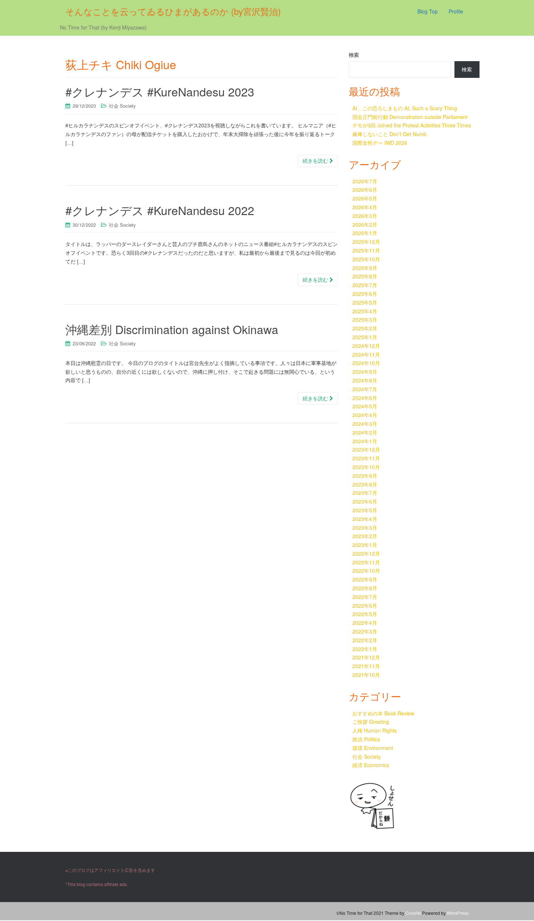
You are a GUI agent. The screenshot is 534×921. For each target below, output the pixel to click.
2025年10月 (366, 259)
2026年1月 (364, 233)
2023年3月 (364, 527)
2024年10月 (366, 362)
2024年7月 (364, 389)
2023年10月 (366, 467)
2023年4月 (364, 519)
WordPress (458, 913)
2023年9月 (364, 475)
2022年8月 (364, 588)
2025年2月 (364, 328)
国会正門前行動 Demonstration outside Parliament (410, 116)
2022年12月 (366, 553)
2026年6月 (364, 189)
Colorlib (413, 913)
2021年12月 (366, 657)
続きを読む (316, 161)
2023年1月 (364, 544)
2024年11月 (366, 354)
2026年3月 (364, 215)
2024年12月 (366, 345)
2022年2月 (364, 640)
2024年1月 (364, 441)
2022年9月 (364, 579)
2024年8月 (364, 380)
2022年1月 (364, 648)
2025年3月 (364, 319)
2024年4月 (364, 414)
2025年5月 (364, 302)
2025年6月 (364, 293)
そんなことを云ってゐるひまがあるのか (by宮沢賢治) (173, 11)
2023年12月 (366, 449)
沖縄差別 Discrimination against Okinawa (171, 329)
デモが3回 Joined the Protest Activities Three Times (411, 125)
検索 (354, 54)
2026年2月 (364, 224)
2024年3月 (364, 423)
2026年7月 (364, 181)
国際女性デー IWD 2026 (379, 142)
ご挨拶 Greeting (370, 721)
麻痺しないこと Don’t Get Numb (389, 134)
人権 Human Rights (374, 730)
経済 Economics (370, 765)
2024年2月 (364, 432)
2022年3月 (364, 631)
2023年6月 (364, 501)
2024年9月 (364, 371)
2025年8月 (364, 276)
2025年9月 (364, 267)
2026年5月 (364, 198)
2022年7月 (364, 596)
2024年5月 (364, 406)
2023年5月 (364, 510)
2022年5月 (364, 614)
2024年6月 (364, 397)
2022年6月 (364, 605)
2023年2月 (364, 536)
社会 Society (122, 105)
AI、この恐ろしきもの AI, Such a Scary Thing (404, 108)
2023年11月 (366, 458)
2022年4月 (364, 622)
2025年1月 (364, 337)
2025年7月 (364, 285)
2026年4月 (364, 207)
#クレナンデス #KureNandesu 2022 (159, 210)
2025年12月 (366, 241)
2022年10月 (366, 570)
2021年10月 (366, 674)
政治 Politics (366, 739)
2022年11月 (366, 562)
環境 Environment (372, 747)
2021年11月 (366, 666)
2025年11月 (366, 250)
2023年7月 (364, 492)
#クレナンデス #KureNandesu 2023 (159, 91)
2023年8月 (364, 484)
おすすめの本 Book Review (383, 713)
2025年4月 (364, 311)
